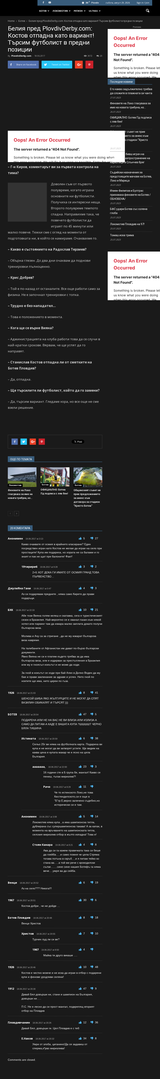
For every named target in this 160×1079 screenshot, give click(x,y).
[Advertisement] (27, 202)
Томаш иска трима (122, 235)
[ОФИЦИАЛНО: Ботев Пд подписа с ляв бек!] (55, 476)
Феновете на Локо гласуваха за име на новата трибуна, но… (20, 494)
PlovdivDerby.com (21, 55)
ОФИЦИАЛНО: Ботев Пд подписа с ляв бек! (131, 119)
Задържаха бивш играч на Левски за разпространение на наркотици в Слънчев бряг (130, 158)
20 (101, 55)
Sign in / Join (143, 2)
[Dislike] (92, 538)
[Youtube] (50, 2)
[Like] (80, 538)
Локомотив (60, 10)
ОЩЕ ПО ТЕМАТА (21, 459)
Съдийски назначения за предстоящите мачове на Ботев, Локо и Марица (131, 176)
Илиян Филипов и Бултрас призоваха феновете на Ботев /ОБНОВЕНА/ (130, 194)
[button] (147, 11)
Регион (78, 10)
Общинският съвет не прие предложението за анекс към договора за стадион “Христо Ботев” (87, 498)
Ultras (93, 10)
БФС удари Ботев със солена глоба (128, 211)
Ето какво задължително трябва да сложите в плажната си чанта (131, 91)
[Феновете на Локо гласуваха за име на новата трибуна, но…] (22, 477)
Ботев (42, 10)
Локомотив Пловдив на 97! (127, 224)
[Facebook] (43, 2)
